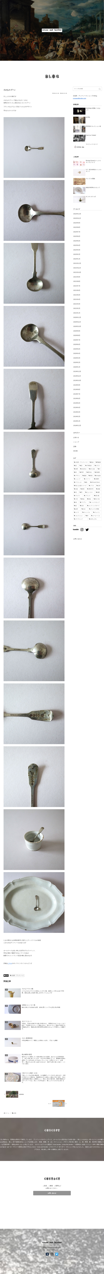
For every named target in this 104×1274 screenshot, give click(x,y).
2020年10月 (77, 326)
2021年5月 (76, 295)
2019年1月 (76, 421)
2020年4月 (76, 353)
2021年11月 (77, 268)
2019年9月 (76, 385)
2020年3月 (76, 358)
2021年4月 (76, 299)
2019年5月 (76, 403)
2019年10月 (77, 380)
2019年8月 (76, 389)
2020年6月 (76, 344)
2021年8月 (76, 281)
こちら (10, 963)
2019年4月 (76, 407)
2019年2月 (76, 416)
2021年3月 (76, 304)
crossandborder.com (79, 98)
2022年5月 (76, 241)
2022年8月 (76, 227)
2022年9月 (76, 223)
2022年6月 (76, 236)
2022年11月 (77, 218)
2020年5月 (76, 349)
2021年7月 (76, 286)
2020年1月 (76, 367)
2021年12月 (77, 263)
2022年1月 (76, 259)
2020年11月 (77, 322)
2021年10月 (77, 272)
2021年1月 (76, 313)
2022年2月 (76, 254)
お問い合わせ (77, 539)
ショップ (76, 442)
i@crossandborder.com (54, 1250)
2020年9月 (76, 331)
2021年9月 (76, 277)
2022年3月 (76, 250)
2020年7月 (76, 340)
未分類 (75, 451)
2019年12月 (77, 371)
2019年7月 (76, 394)
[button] (100, 89)
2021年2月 (76, 308)
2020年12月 (77, 317)
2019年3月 (76, 412)
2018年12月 (77, 425)
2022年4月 (76, 245)
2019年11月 (77, 376)
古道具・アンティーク (17, 975)
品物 (7, 975)
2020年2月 (76, 362)
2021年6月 (76, 290)
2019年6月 (76, 398)
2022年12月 (77, 214)
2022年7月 (76, 232)
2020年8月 (76, 335)
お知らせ (76, 437)
